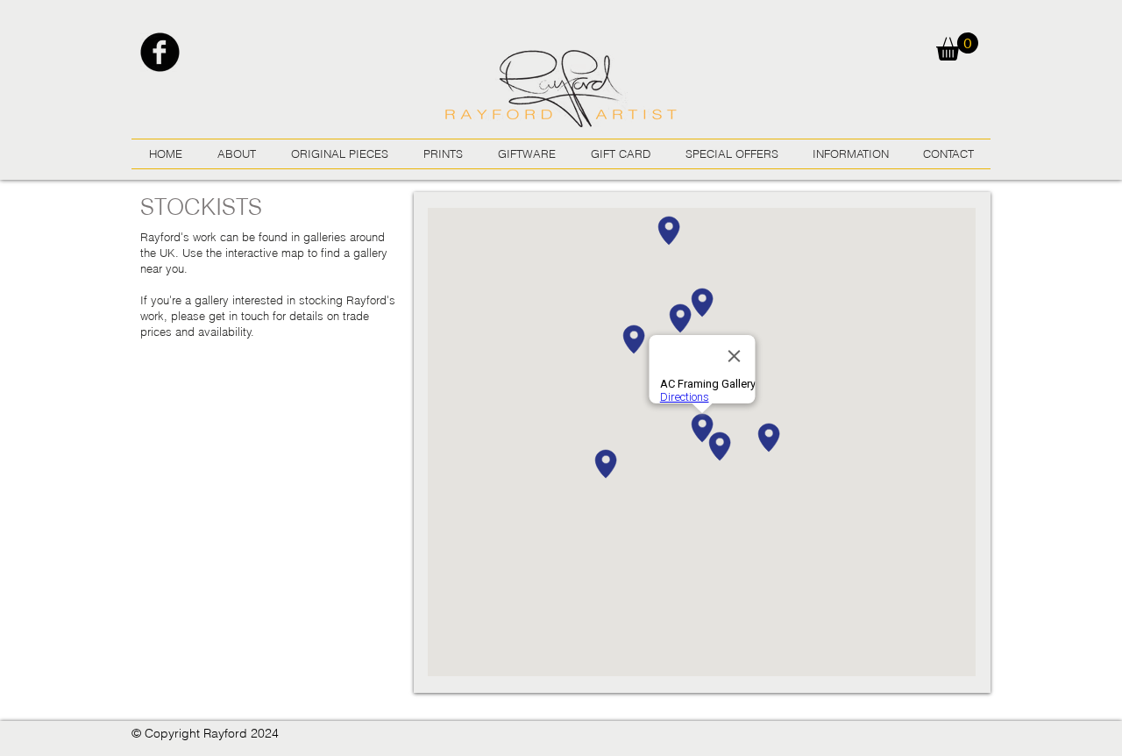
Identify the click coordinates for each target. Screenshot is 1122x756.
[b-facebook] (160, 52)
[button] (957, 46)
